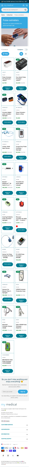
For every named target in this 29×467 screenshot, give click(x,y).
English (14, 444)
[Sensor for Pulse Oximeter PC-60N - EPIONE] (7, 241)
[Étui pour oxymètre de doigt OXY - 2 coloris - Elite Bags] (21, 204)
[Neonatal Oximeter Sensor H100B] (7, 311)
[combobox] (14, 10)
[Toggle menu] (2, 5)
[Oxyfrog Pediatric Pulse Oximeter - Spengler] (7, 204)
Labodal (18, 176)
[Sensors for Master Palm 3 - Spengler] (7, 276)
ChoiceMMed (5, 355)
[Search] (25, 10)
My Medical (19, 107)
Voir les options (7, 122)
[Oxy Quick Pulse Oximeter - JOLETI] (21, 64)
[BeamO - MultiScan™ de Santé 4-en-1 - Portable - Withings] (7, 168)
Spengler (4, 107)
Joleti (4, 72)
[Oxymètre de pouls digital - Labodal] (21, 168)
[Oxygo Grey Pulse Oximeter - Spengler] (21, 133)
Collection (10, 15)
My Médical (7, 461)
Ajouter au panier (7, 88)
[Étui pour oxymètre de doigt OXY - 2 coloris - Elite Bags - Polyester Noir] (19, 226)
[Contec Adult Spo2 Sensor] (7, 133)
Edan (17, 284)
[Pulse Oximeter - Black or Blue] (21, 99)
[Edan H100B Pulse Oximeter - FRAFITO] (21, 311)
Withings (4, 176)
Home (3, 15)
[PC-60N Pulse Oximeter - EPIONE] (21, 241)
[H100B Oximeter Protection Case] (21, 276)
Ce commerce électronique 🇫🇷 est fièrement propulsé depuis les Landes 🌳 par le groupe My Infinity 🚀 (13, 463)
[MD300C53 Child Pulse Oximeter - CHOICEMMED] (7, 346)
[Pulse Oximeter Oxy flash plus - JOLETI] (7, 64)
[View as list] (26, 54)
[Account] (23, 5)
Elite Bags (19, 212)
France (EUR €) (7, 444)
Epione (4, 249)
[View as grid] (21, 54)
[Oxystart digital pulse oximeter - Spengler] (7, 99)
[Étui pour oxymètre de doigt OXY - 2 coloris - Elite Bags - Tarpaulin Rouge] (17, 226)
